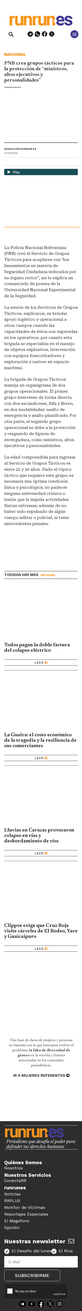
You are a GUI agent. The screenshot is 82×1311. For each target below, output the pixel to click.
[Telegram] (30, 34)
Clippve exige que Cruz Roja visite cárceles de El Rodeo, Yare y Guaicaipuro (41, 931)
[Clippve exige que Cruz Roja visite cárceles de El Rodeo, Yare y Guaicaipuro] (41, 893)
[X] (51, 34)
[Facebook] (44, 34)
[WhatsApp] (37, 34)
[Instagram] (59, 1304)
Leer (39, 663)
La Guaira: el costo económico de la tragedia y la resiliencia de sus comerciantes (40, 740)
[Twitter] (50, 1304)
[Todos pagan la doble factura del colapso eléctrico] (41, 612)
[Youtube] (31, 1304)
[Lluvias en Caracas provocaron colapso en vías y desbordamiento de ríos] (41, 798)
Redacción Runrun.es (20, 148)
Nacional (15, 54)
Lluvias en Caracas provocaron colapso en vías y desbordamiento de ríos (39, 836)
